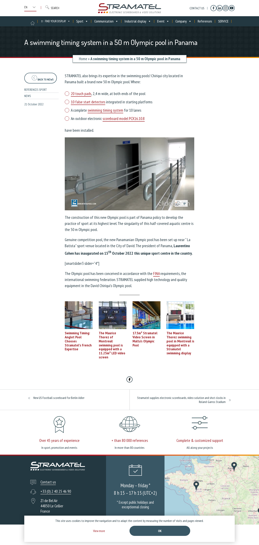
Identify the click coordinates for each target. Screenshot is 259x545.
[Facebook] (213, 8)
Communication (104, 21)
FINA (156, 273)
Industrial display (135, 21)
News (27, 96)
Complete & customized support (199, 440)
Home (83, 58)
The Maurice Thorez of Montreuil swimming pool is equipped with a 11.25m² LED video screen (112, 345)
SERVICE (223, 21)
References (205, 21)
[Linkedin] (220, 8)
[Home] (129, 8)
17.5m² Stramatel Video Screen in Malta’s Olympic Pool (145, 339)
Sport (79, 21)
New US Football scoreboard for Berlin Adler (58, 398)
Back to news (45, 79)
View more (99, 531)
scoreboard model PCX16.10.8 (124, 118)
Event (161, 21)
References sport (35, 90)
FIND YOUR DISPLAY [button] (55, 21)
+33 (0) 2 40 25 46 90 (55, 491)
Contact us (197, 8)
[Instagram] (226, 8)
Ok (160, 531)
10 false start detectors (88, 102)
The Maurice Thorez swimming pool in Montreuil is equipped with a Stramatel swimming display (180, 343)
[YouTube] (232, 8)
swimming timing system (105, 110)
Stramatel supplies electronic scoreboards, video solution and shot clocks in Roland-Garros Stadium (181, 400)
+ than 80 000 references (129, 440)
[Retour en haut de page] (248, 534)
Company (181, 21)
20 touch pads (81, 93)
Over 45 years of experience (59, 440)
